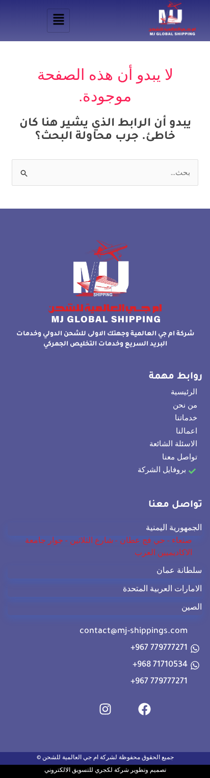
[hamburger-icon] (58, 21)
